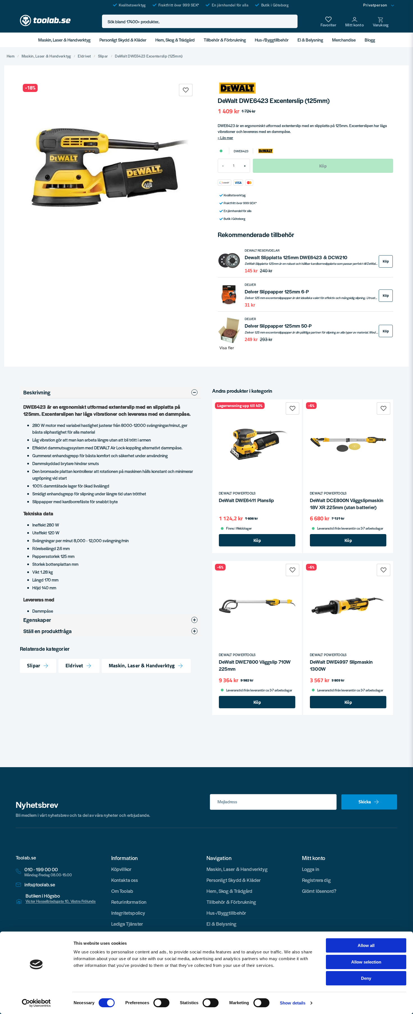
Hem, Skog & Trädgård (175, 40)
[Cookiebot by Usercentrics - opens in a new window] (36, 1003)
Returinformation (129, 901)
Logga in (310, 869)
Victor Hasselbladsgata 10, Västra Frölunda (61, 901)
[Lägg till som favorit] (328, 21)
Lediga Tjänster (127, 923)
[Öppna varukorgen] (380, 21)
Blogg (370, 40)
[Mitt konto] (354, 21)
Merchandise (344, 40)
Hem (11, 56)
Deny (366, 978)
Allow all (366, 945)
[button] (292, 21)
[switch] (161, 1002)
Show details (292, 1003)
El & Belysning (310, 40)
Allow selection (366, 962)
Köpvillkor (121, 869)
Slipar (103, 56)
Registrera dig (316, 880)
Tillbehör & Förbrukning (225, 40)
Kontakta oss (124, 880)
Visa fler (226, 348)
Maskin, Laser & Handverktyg (64, 40)
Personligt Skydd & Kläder (122, 40)
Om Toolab (122, 890)
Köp (386, 261)
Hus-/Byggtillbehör (272, 40)
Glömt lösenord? (319, 890)
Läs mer (226, 137)
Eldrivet (84, 56)
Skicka (364, 801)
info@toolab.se (39, 884)
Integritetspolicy (128, 912)
